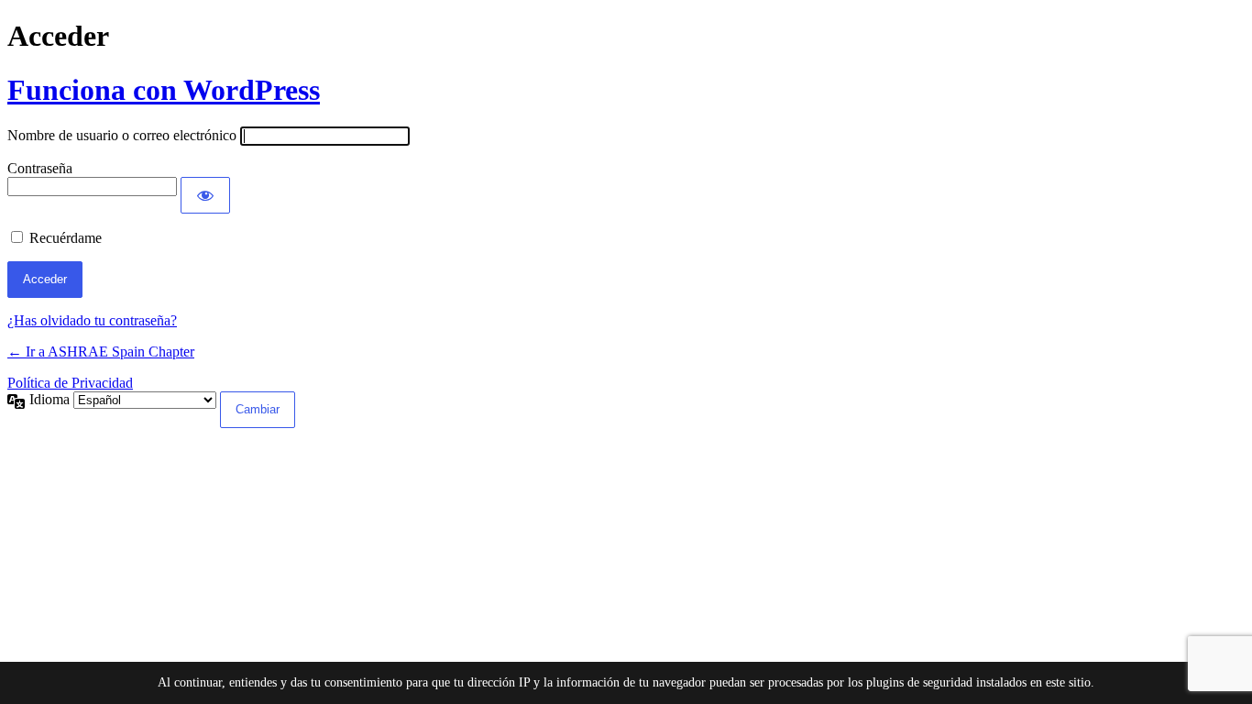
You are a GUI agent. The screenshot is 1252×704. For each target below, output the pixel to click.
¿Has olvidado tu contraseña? (92, 320)
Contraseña (39, 168)
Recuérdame (65, 238)
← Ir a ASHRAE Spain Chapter (100, 351)
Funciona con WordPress (163, 89)
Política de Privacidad (70, 382)
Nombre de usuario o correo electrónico (121, 135)
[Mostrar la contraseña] (205, 195)
